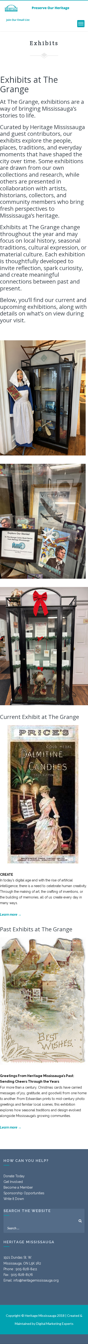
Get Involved (13, 1182)
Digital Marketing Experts (54, 1324)
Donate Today (14, 1176)
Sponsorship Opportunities (24, 1193)
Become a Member (18, 1187)
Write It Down (14, 1199)
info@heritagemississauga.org (36, 1280)
